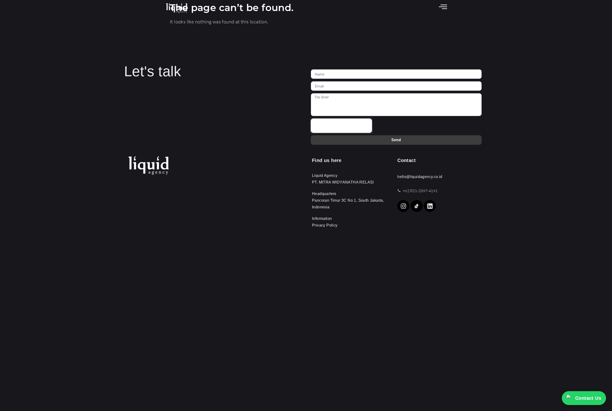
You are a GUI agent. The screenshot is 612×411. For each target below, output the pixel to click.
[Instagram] (403, 206)
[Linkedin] (430, 206)
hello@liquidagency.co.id (420, 177)
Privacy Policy (325, 225)
